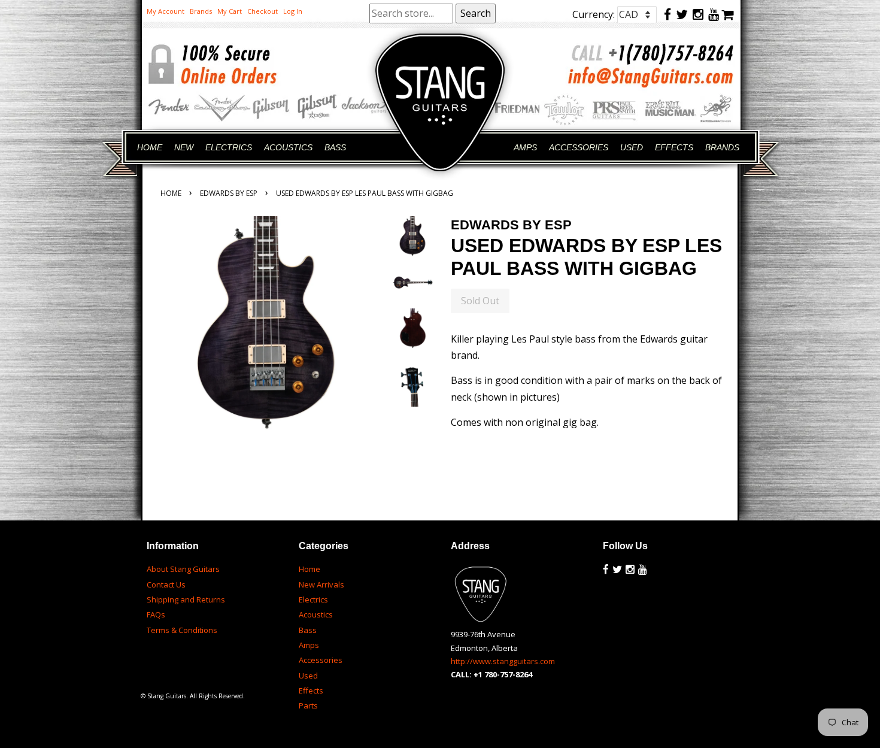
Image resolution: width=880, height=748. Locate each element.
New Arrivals (321, 584)
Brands (201, 11)
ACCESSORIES (578, 147)
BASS (335, 147)
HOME (149, 147)
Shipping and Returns (186, 599)
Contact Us (166, 584)
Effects (311, 690)
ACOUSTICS (288, 147)
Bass (308, 630)
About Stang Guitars (183, 569)
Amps (309, 645)
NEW (183, 147)
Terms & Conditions (182, 630)
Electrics (313, 599)
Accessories (320, 660)
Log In (292, 11)
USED (631, 147)
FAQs (156, 614)
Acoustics (316, 614)
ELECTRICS (228, 147)
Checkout (262, 11)
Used (308, 675)
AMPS (525, 147)
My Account (165, 11)
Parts (308, 705)
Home (170, 193)
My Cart (229, 11)
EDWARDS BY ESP (228, 193)
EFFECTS (674, 147)
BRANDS (722, 147)
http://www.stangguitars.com (503, 661)
